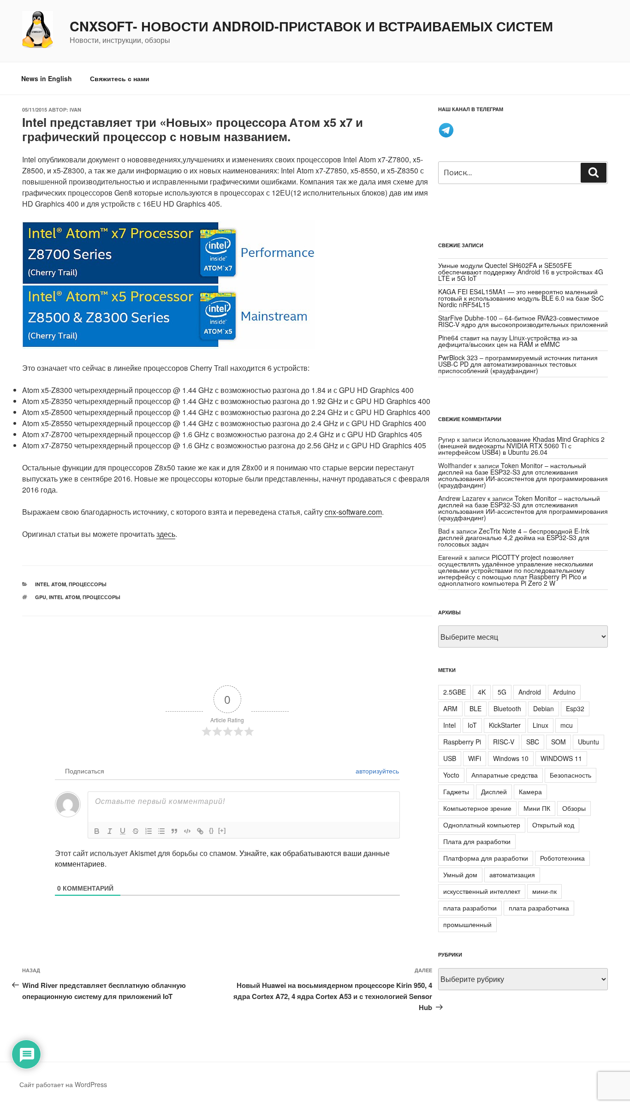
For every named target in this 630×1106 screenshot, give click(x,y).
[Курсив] (109, 831)
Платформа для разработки (485, 857)
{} (211, 830)
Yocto (451, 774)
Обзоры (574, 808)
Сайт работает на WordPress (63, 1084)
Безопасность (570, 774)
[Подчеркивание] (122, 831)
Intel (449, 725)
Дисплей (494, 791)
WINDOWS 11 (561, 758)
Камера (530, 791)
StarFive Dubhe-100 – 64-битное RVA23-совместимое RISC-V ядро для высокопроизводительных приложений (523, 321)
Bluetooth (507, 708)
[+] (222, 830)
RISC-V (503, 741)
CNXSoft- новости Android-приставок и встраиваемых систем (311, 26)
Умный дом (460, 874)
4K (482, 691)
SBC (532, 741)
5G (502, 691)
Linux (540, 725)
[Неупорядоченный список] (161, 831)
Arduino (564, 691)
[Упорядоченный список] (148, 831)
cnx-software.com (353, 511)
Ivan (75, 109)
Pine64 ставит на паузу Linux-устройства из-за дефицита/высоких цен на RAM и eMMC (507, 341)
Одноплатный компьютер (481, 824)
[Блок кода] (187, 831)
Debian (543, 708)
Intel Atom (50, 584)
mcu (566, 725)
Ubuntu (588, 741)
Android (529, 691)
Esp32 (575, 708)
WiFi (474, 758)
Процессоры (88, 584)
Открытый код (553, 824)
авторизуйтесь (376, 770)
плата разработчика (539, 907)
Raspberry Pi (462, 741)
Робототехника (562, 857)
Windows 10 (511, 758)
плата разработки (470, 907)
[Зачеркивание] (135, 831)
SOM (558, 741)
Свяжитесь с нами (119, 78)
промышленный (467, 924)
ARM (450, 708)
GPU (40, 597)
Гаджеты (456, 791)
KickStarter (505, 725)
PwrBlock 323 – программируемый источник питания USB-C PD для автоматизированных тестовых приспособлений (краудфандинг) (518, 364)
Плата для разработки (477, 841)
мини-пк (544, 891)
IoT (472, 725)
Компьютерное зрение (477, 808)
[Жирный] (96, 831)
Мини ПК (536, 808)
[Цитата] (174, 831)
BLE (475, 708)
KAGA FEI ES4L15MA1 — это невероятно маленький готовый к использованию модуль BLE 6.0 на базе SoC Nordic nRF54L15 (521, 298)
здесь (165, 534)
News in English (46, 78)
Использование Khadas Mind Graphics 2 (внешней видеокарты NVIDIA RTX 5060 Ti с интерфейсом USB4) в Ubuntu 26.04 (521, 445)
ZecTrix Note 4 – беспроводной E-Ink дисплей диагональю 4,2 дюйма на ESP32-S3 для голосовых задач (513, 537)
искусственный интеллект (481, 891)
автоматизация (512, 874)
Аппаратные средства (504, 774)
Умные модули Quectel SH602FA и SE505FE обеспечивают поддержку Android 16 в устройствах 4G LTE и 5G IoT (520, 272)
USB (449, 758)
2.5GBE (454, 691)
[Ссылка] (200, 831)
